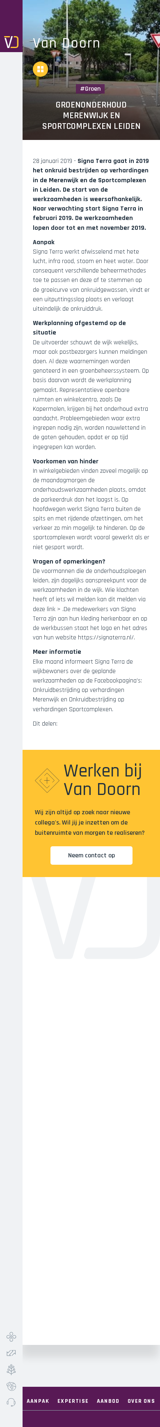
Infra (11, 1337)
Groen (11, 1369)
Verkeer (11, 1353)
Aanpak (38, 1401)
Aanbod (108, 1401)
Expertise (73, 1401)
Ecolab (11, 1386)
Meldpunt (11, 1402)
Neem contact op (91, 855)
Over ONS (141, 1401)
